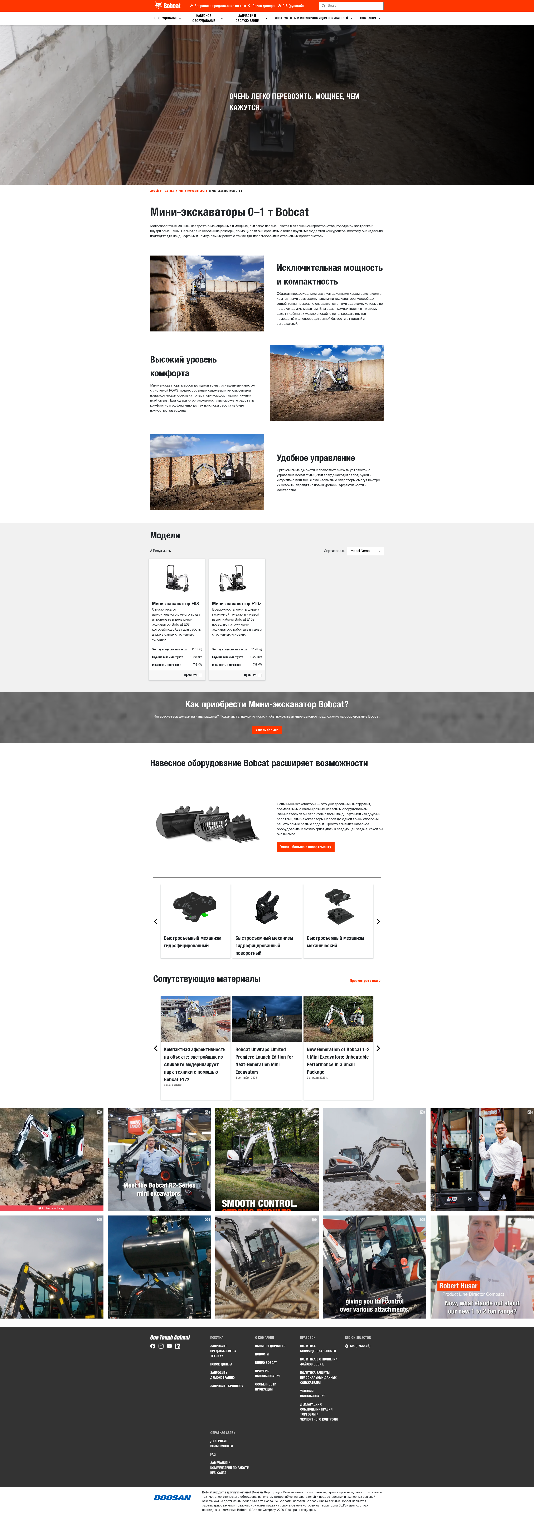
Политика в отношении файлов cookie (318, 1361)
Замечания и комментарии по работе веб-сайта (229, 1468)
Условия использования (312, 1393)
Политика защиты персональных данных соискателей (318, 1378)
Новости (262, 1354)
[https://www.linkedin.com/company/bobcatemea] (177, 1347)
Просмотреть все (364, 980)
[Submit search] (380, 6)
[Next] (377, 921)
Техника (168, 190)
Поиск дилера (263, 6)
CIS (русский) (293, 6)
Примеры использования (267, 1373)
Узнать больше (267, 730)
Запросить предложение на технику (220, 6)
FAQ (213, 1454)
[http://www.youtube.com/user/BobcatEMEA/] (169, 1347)
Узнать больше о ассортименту (305, 847)
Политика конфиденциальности (318, 1348)
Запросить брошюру (226, 1386)
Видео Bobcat (266, 1363)
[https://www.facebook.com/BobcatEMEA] (152, 1347)
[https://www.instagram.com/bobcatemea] (161, 1347)
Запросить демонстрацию (222, 1375)
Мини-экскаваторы (192, 190)
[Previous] (157, 921)
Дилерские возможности (221, 1443)
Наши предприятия (270, 1346)
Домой (154, 190)
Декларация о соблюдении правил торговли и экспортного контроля (319, 1411)
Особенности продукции (265, 1386)
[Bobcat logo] (168, 6)
